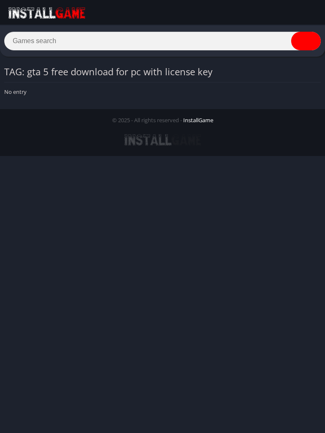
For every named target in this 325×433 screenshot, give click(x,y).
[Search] (306, 41)
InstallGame (198, 120)
